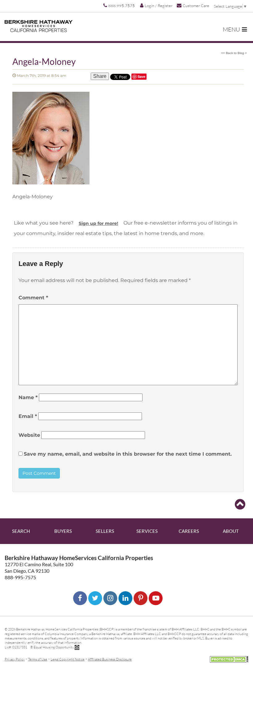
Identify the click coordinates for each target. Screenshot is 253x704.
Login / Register (158, 5)
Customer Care (196, 5)
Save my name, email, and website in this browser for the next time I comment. (128, 454)
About (231, 531)
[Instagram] (110, 598)
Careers (189, 531)
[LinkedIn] (125, 598)
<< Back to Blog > (234, 53)
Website (29, 435)
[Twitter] (95, 598)
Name (28, 397)
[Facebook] (80, 598)
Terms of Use (37, 659)
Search (21, 531)
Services (147, 531)
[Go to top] (240, 504)
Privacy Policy (15, 659)
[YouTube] (156, 598)
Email (28, 416)
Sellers (105, 531)
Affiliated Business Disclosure (110, 659)
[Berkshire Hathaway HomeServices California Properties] (39, 26)
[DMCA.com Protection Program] (229, 658)
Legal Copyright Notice (68, 659)
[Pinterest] (140, 598)
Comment (33, 298)
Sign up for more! (98, 223)
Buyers (63, 531)
